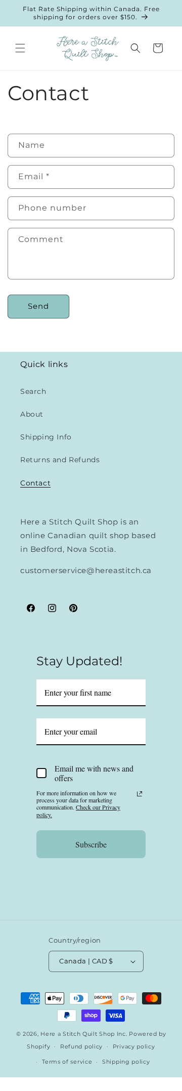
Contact (35, 483)
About (31, 414)
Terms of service (67, 1061)
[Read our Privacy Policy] (139, 794)
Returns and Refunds (60, 459)
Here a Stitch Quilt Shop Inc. (83, 1033)
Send (38, 306)
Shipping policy (126, 1061)
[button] (20, 48)
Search (33, 391)
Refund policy (81, 1046)
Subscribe (91, 844)
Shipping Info (46, 436)
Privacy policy (134, 1046)
